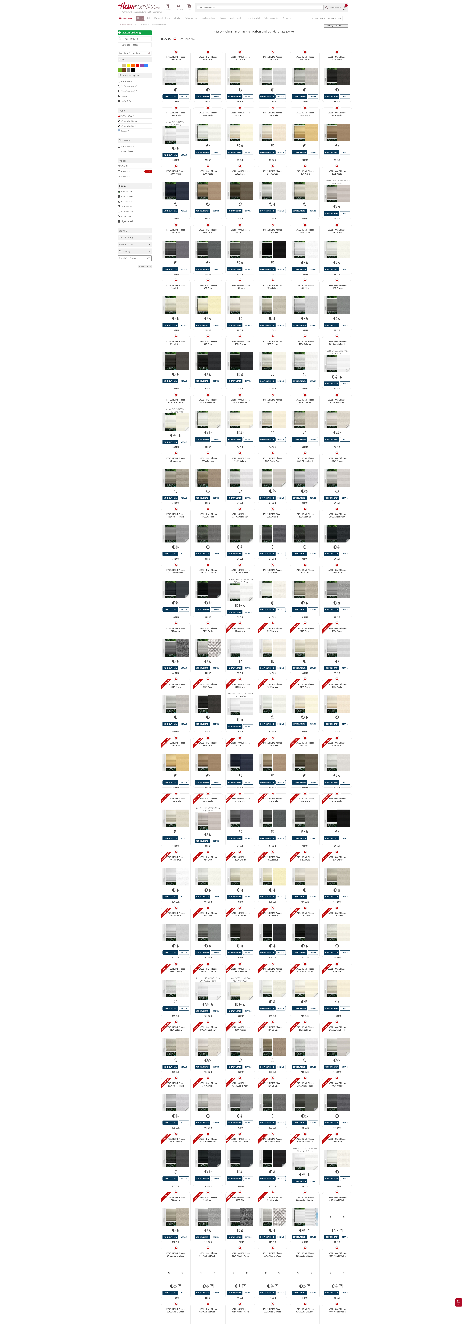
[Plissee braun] (124, 70)
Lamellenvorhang (208, 18)
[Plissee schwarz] (133, 70)
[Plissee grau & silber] (128, 70)
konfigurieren (170, 96)
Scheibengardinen (272, 18)
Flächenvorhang (190, 18)
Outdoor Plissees (129, 44)
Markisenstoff (235, 18)
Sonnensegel (288, 18)
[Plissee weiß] (120, 65)
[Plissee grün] (120, 70)
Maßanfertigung (131, 32)
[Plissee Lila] (142, 65)
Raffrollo (176, 18)
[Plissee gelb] (128, 65)
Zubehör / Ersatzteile (129, 258)
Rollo (149, 18)
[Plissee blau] (146, 65)
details (184, 96)
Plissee (140, 18)
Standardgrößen (129, 38)
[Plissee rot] (137, 65)
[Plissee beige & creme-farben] (124, 65)
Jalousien (222, 18)
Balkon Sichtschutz (253, 18)
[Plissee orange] (133, 65)
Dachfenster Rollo (162, 18)
